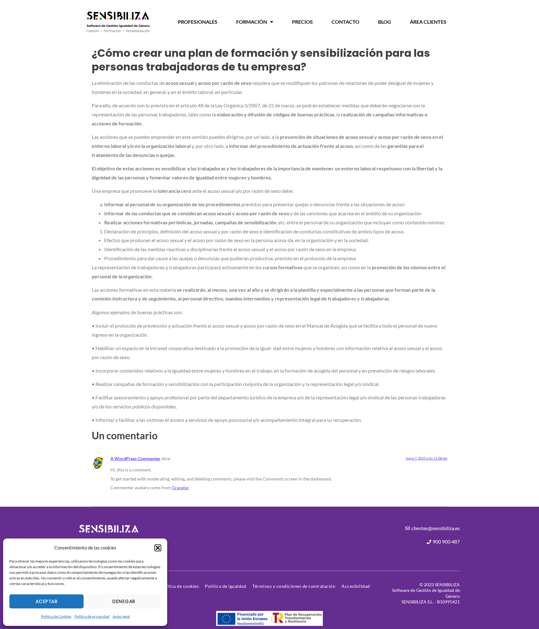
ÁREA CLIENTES (428, 22)
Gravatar (180, 487)
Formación (251, 22)
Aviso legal (121, 616)
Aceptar (47, 601)
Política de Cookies (56, 616)
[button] (158, 548)
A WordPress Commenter (135, 458)
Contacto (345, 22)
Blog (384, 22)
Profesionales (197, 22)
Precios (302, 22)
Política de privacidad (92, 616)
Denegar (123, 601)
